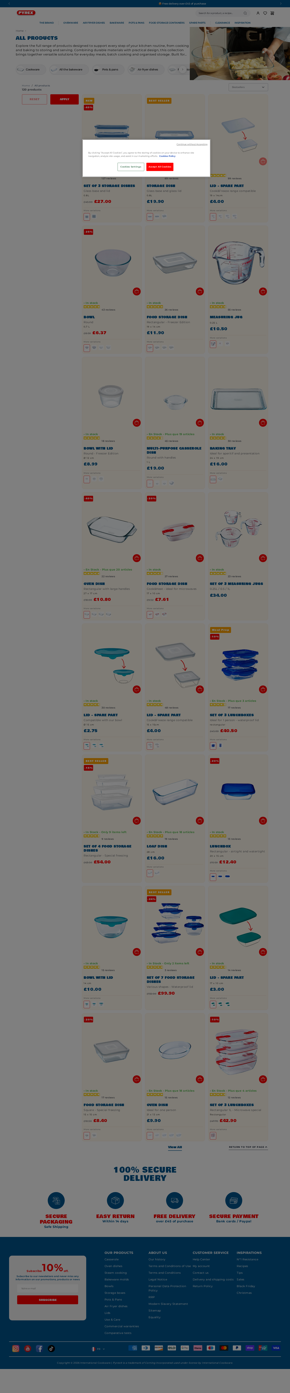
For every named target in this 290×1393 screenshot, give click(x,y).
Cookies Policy (167, 156)
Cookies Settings (130, 166)
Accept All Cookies (160, 166)
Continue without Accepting (192, 144)
